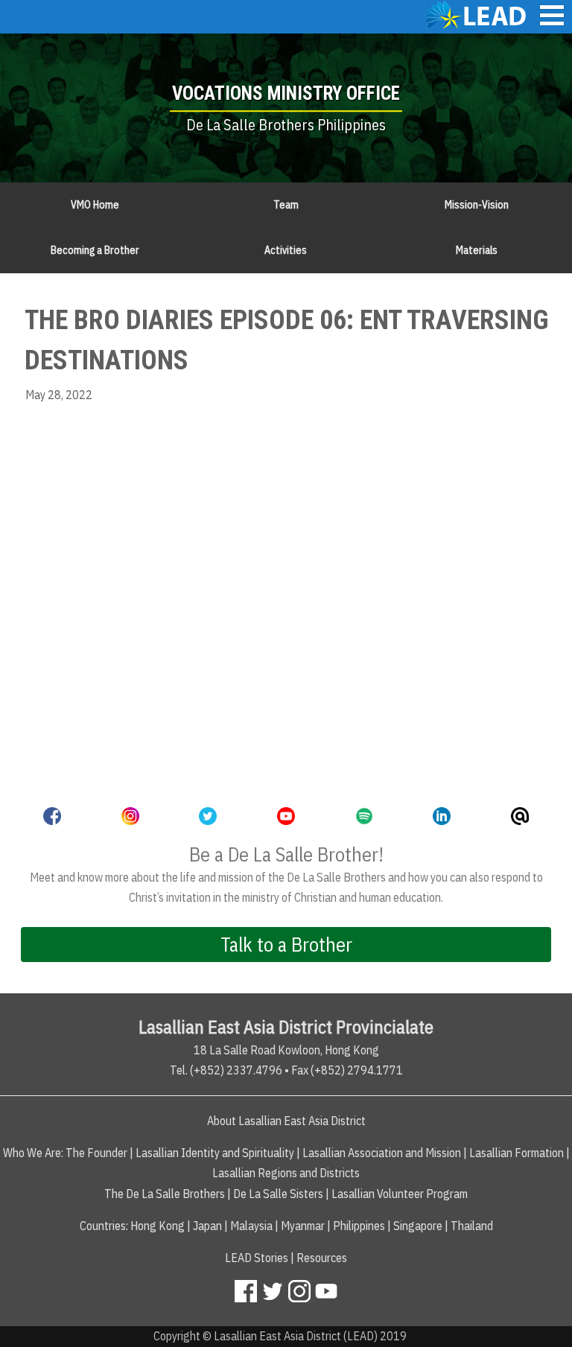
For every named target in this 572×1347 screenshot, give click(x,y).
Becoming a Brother (95, 250)
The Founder (96, 1152)
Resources (321, 1257)
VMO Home (95, 204)
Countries (103, 1225)
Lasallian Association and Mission (381, 1152)
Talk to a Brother (286, 944)
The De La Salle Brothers (164, 1193)
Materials (477, 250)
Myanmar (303, 1225)
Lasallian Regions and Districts (286, 1172)
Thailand (472, 1225)
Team (286, 204)
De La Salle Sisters (278, 1193)
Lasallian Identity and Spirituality (215, 1152)
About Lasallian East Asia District (286, 1120)
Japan (207, 1225)
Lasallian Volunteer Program (399, 1193)
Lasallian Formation (516, 1152)
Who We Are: (33, 1152)
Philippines (359, 1225)
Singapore (417, 1225)
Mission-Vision (477, 204)
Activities (285, 250)
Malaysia (251, 1225)
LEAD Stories (256, 1257)
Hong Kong (157, 1225)
